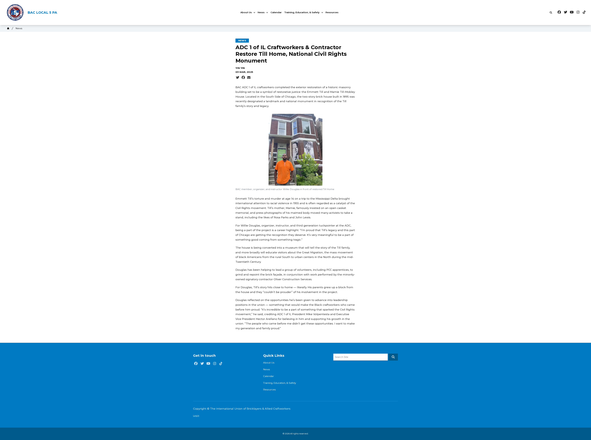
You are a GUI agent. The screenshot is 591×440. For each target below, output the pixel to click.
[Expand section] (254, 12)
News (261, 12)
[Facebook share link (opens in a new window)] (243, 77)
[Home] (8, 28)
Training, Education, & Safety (302, 12)
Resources (332, 12)
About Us (246, 12)
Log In (196, 415)
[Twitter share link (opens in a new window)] (237, 77)
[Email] (249, 77)
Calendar (276, 12)
